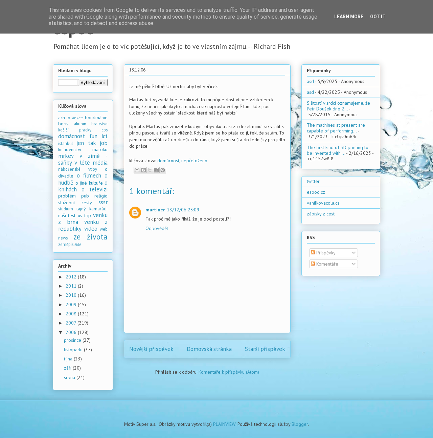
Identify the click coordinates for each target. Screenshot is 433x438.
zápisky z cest (321, 214)
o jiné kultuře (89, 183)
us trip (84, 215)
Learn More (348, 16)
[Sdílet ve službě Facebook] (156, 170)
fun (93, 136)
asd (310, 81)
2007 (71, 323)
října (69, 359)
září (68, 368)
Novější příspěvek (151, 349)
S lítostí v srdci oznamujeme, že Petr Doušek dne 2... (338, 106)
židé (77, 244)
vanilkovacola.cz (323, 203)
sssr (103, 202)
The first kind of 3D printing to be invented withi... (337, 150)
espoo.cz (316, 192)
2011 (72, 286)
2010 (72, 295)
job (104, 143)
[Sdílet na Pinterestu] (162, 170)
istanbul (65, 143)
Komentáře (326, 264)
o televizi (95, 189)
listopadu (74, 350)
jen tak (86, 143)
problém (67, 196)
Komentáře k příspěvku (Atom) (229, 372)
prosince (73, 340)
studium (65, 208)
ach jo (64, 117)
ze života (90, 237)
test (71, 215)
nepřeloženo (194, 161)
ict (104, 136)
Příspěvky (325, 253)
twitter (313, 181)
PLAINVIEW (224, 424)
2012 (72, 277)
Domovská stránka (209, 349)
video (90, 228)
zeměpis (65, 244)
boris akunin (72, 124)
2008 (72, 314)
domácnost (168, 161)
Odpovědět (156, 228)
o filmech (89, 175)
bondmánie (96, 117)
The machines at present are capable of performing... (336, 128)
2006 (72, 332)
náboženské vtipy (77, 169)
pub (85, 196)
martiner (155, 210)
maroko (100, 149)
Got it (378, 16)
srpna (70, 377)
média (100, 162)
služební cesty (75, 203)
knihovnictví (69, 149)
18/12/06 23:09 (183, 210)
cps (104, 129)
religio (101, 196)
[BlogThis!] (143, 170)
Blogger (300, 424)
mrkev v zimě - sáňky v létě (83, 159)
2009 (72, 304)
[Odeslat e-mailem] (137, 170)
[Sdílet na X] (149, 170)
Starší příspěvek (265, 349)
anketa (78, 118)
